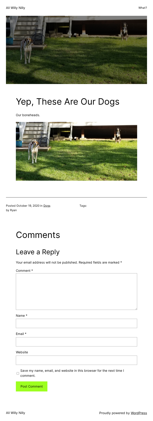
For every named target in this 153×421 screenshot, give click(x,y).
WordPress (139, 413)
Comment (24, 270)
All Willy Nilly (15, 8)
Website (22, 352)
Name (21, 315)
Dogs (46, 205)
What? (142, 7)
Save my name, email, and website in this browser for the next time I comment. (72, 373)
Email (21, 334)
